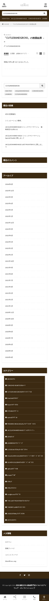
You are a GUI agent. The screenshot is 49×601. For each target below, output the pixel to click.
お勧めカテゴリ (21, 53)
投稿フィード (10, 548)
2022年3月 (9, 248)
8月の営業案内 (10, 114)
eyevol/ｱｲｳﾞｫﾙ (12, 417)
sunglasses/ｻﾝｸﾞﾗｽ (13, 494)
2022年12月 (9, 223)
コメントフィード (11, 555)
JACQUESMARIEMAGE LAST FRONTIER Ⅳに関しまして (24, 145)
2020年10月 (9, 319)
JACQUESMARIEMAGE (19, 18)
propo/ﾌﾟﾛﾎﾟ (11, 475)
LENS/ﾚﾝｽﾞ (11, 437)
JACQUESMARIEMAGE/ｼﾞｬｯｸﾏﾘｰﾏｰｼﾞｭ (20, 430)
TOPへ (44, 599)
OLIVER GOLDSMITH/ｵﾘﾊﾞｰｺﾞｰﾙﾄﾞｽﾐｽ (20, 462)
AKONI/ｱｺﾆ (11, 379)
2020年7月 (9, 338)
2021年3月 (9, 293)
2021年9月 (9, 268)
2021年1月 (9, 306)
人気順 (12, 53)
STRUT (9, 482)
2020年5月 (9, 351)
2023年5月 (9, 210)
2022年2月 (9, 255)
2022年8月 (9, 235)
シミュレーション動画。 (13, 121)
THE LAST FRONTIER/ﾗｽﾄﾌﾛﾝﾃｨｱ (18, 501)
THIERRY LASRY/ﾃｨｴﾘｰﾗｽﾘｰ (16, 507)
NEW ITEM (6, 18)
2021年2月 (9, 300)
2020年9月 (9, 325)
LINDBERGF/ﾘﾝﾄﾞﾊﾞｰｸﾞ (15, 443)
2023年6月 (9, 203)
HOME (6, 24)
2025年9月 (9, 197)
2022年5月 (9, 242)
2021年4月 (9, 287)
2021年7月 (9, 280)
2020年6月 (9, 344)
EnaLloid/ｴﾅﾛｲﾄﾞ (13, 398)
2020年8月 (9, 332)
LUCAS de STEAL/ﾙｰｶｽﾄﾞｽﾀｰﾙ (17, 449)
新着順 (6, 53)
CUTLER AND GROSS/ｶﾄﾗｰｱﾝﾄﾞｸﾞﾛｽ (19, 392)
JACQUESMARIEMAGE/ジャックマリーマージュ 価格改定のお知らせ (23, 128)
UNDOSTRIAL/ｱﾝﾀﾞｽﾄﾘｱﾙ (15, 514)
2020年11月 (9, 312)
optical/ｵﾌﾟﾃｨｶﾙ (12, 469)
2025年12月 (9, 191)
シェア (15, 599)
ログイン (8, 542)
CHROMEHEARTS (34, 18)
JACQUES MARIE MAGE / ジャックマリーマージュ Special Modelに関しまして (22, 137)
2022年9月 (9, 229)
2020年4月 (9, 357)
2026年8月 (9, 184)
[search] (44, 13)
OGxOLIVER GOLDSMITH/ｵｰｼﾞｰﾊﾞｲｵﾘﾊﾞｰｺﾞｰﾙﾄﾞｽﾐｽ (25, 456)
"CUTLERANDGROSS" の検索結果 (24, 24)
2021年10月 (9, 261)
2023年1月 (9, 216)
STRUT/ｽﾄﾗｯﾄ (11, 488)
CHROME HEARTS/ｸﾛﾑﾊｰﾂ (16, 385)
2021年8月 (9, 274)
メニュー (24, 599)
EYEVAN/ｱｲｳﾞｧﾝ (12, 411)
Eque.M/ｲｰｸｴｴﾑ (12, 405)
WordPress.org (10, 561)
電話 (34, 599)
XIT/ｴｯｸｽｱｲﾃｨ (11, 520)
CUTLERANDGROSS (21, 94)
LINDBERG (8, 94)
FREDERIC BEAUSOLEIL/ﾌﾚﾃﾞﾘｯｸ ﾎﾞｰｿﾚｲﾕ (21, 424)
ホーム (5, 599)
